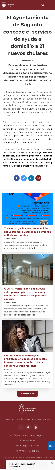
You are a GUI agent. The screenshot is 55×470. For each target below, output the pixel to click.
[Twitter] (24, 178)
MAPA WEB (21, 451)
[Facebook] (17, 178)
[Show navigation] (50, 5)
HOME (7, 419)
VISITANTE (29, 419)
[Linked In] (31, 178)
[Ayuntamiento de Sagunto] (8, 5)
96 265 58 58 (28, 440)
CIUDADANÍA (17, 419)
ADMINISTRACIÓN (42, 419)
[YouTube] (36, 427)
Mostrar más (27, 394)
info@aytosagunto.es (28, 445)
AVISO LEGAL (33, 451)
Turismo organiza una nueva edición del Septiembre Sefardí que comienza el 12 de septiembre (27, 232)
